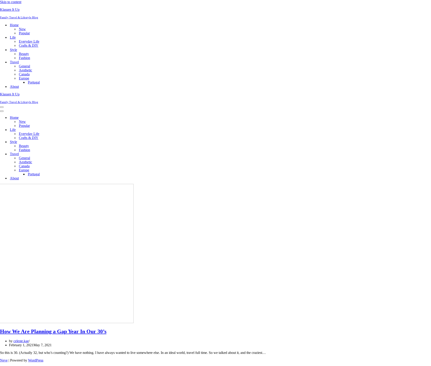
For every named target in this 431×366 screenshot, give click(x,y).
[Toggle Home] (78, 118)
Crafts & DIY (28, 45)
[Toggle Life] (78, 130)
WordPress (35, 360)
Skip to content (10, 2)
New (22, 29)
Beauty (24, 54)
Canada (24, 74)
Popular (24, 33)
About (14, 86)
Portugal (34, 82)
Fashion (24, 58)
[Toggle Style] (78, 142)
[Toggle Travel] (78, 154)
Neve (4, 360)
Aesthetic (25, 70)
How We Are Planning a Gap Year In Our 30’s (53, 331)
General (24, 66)
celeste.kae (21, 341)
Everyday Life (29, 41)
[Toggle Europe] (78, 170)
